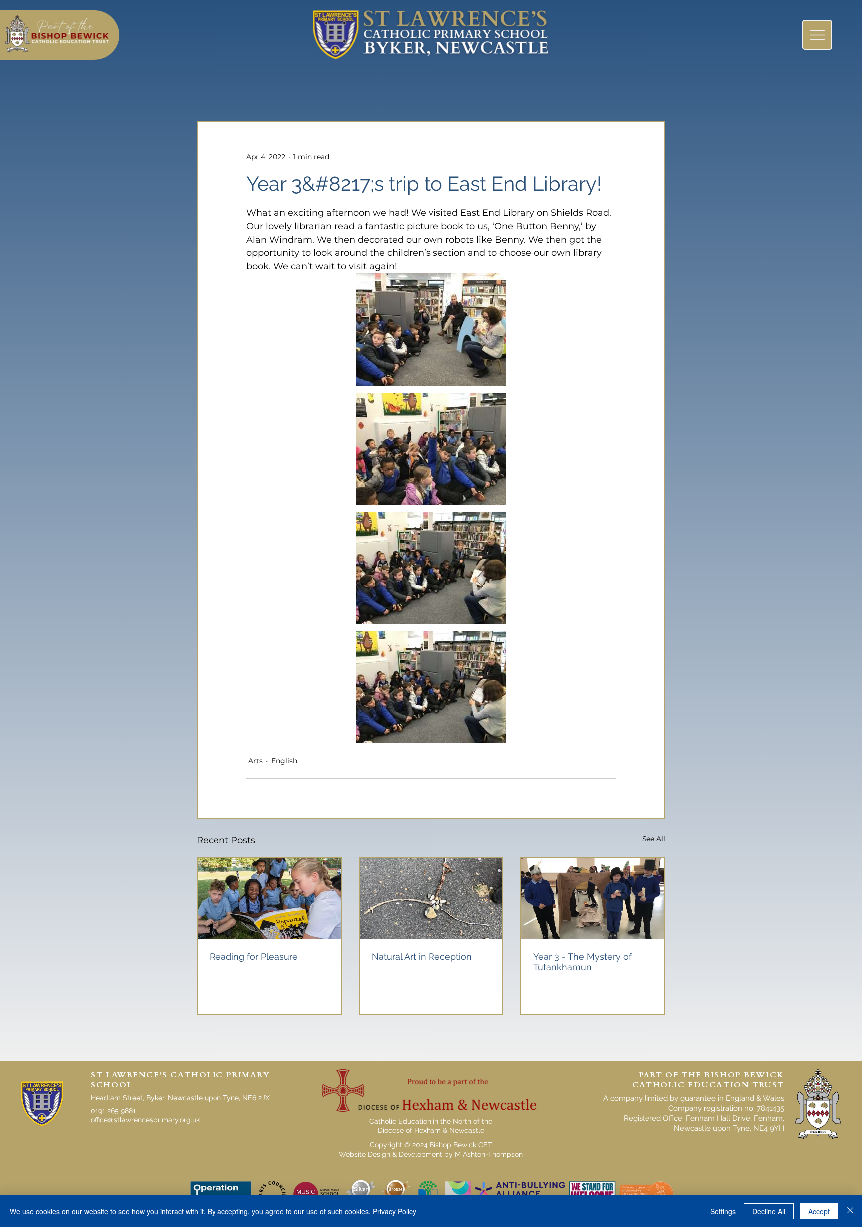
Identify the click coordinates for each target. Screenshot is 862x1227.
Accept (819, 1211)
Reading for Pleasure (254, 956)
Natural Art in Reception (422, 956)
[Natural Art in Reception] (431, 898)
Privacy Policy (394, 1211)
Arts (255, 760)
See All (653, 838)
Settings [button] (723, 1211)
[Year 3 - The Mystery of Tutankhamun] (592, 898)
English (284, 760)
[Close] (850, 1211)
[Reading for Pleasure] (269, 898)
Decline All (768, 1211)
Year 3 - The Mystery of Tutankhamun (582, 961)
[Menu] (817, 35)
